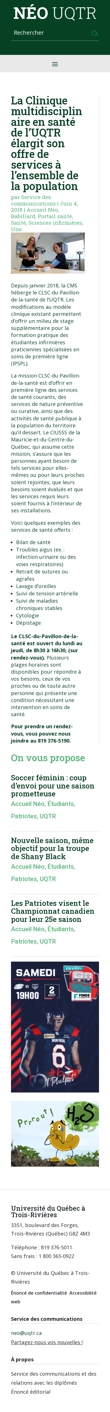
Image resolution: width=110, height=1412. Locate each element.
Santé (18, 222)
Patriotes (24, 816)
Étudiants (60, 803)
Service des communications (33, 200)
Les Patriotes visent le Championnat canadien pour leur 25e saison (52, 911)
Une (16, 229)
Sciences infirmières (55, 222)
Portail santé (55, 216)
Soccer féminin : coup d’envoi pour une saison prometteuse (52, 785)
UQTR (48, 816)
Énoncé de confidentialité (39, 1293)
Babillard (23, 216)
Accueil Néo (42, 209)
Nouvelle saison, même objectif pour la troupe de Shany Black (52, 848)
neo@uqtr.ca (26, 1333)
